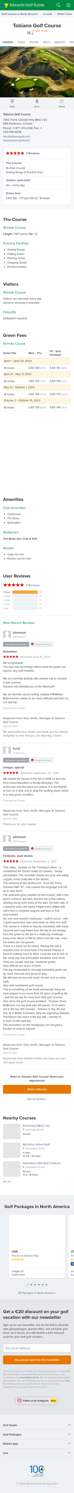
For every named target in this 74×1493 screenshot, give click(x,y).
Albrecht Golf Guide (26, 4)
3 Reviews (33, 153)
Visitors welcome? (18, 180)
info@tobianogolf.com (16, 136)
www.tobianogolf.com (16, 140)
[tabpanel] (37, 1248)
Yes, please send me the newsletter (37, 1360)
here (67, 1380)
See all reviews (36, 1099)
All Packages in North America (36, 1293)
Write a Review (37, 1089)
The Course (14, 163)
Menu (68, 5)
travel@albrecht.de (29, 1377)
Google (21, 708)
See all (6, 1181)
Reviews (33, 585)
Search (58, 5)
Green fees (13, 193)
